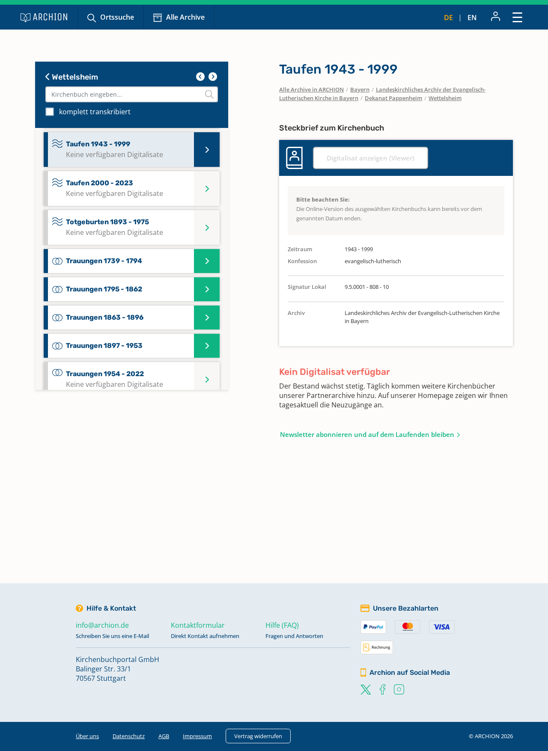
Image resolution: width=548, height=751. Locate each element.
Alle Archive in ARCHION (311, 89)
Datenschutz (129, 736)
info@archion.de (102, 625)
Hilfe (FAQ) (282, 625)
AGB (163, 736)
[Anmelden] (495, 17)
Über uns (87, 736)
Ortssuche (117, 17)
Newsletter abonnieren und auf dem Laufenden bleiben (367, 434)
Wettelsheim (74, 77)
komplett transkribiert (95, 111)
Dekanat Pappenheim (393, 98)
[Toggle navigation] (517, 17)
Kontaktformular (198, 625)
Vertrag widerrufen (258, 736)
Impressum (197, 736)
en (472, 17)
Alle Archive (185, 17)
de (448, 17)
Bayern (359, 89)
